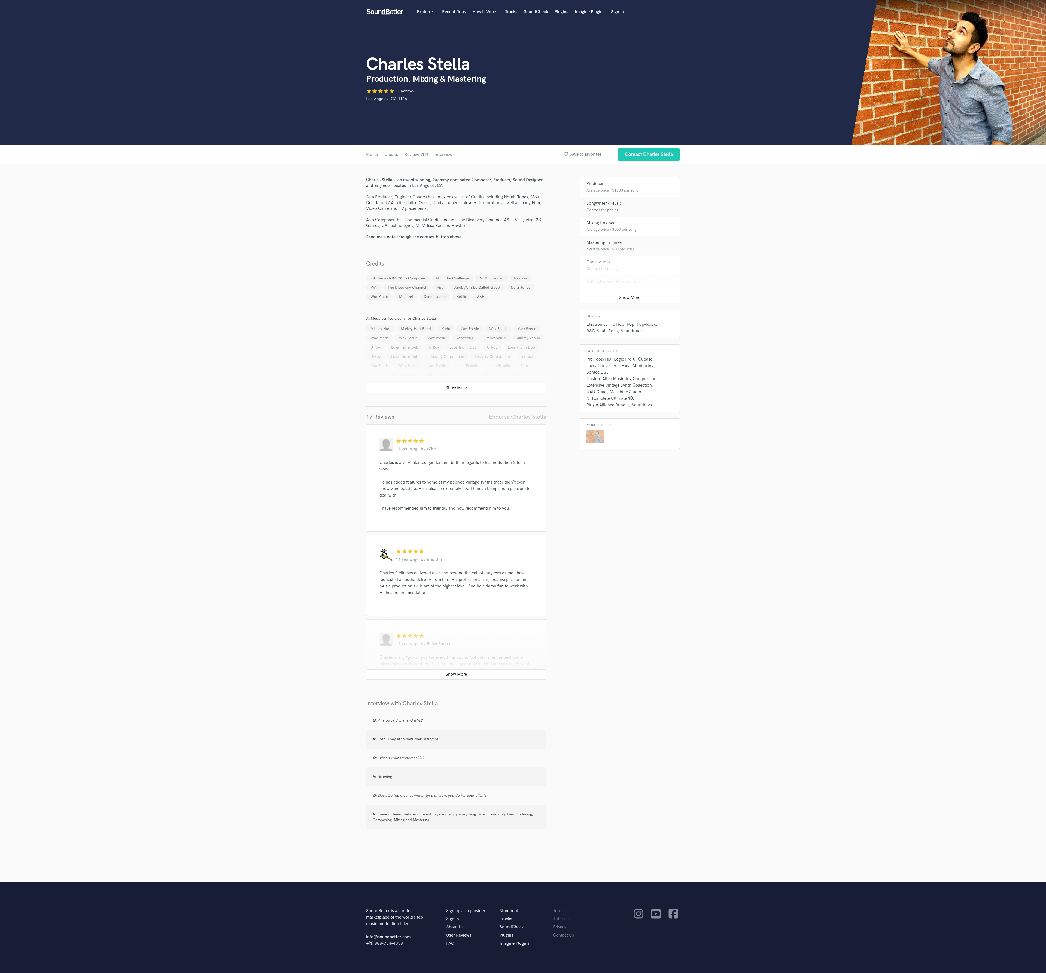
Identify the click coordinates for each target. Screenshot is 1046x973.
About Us (455, 927)
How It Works (485, 11)
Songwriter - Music (604, 203)
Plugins (561, 11)
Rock (613, 331)
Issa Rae (520, 278)
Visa (440, 287)
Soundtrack (632, 331)
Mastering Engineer (604, 242)
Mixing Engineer (601, 223)
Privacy (560, 927)
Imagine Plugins (589, 11)
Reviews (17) (416, 154)
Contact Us (563, 935)
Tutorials (561, 919)
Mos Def (406, 296)
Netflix (461, 296)
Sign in (617, 11)
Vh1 (373, 287)
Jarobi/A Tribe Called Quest (477, 287)
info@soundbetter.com (388, 937)
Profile (372, 154)
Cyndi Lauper (435, 296)
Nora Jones (520, 287)
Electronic (596, 324)
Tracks (511, 11)
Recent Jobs (454, 11)
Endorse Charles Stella (517, 417)
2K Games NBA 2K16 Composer (397, 278)
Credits (391, 154)
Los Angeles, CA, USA (386, 99)
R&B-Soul (595, 331)
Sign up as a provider (465, 910)
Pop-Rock (646, 324)
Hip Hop (616, 324)
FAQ (450, 943)
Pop (630, 324)
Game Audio (598, 262)
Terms (558, 910)
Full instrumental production (613, 281)
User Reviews (458, 935)
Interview (443, 154)
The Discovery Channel (407, 287)
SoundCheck (536, 11)
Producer (595, 183)
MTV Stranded (491, 278)
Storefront (509, 910)
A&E (480, 296)
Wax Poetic (379, 296)
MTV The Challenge (452, 278)
